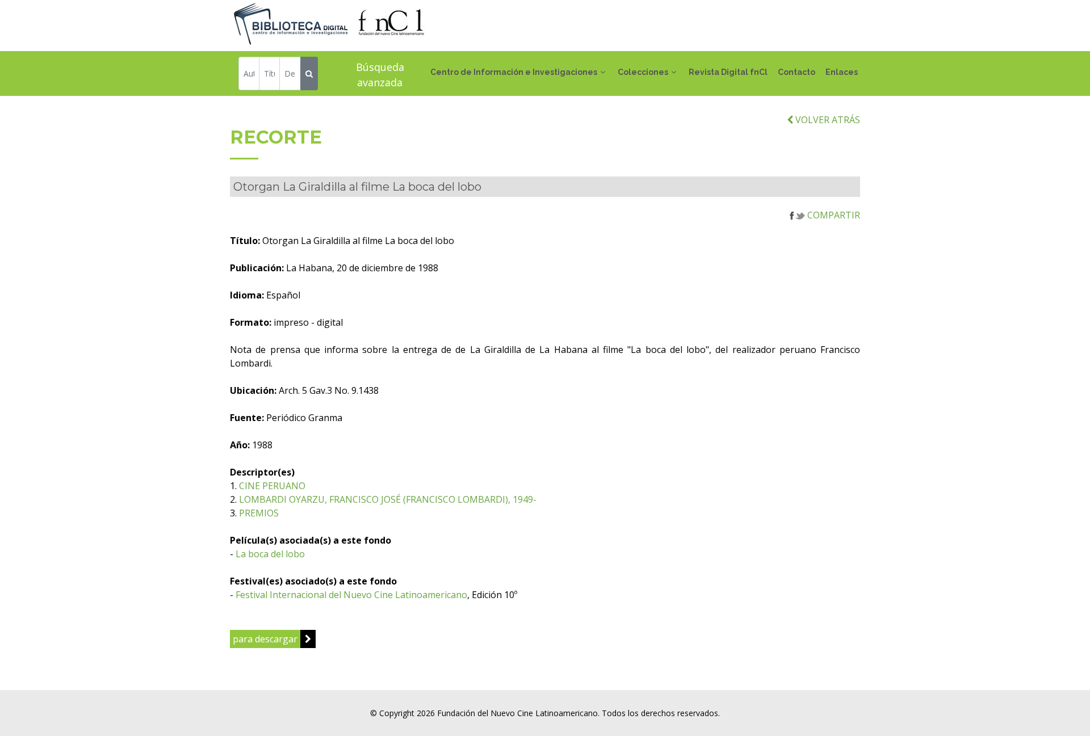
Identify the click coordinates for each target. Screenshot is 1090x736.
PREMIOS (259, 513)
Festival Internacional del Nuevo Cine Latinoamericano (351, 594)
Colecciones (643, 72)
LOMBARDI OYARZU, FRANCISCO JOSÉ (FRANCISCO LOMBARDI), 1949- (387, 499)
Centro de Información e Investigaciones (513, 72)
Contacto (796, 72)
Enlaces (841, 72)
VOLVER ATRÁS (826, 119)
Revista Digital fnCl (728, 72)
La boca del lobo (270, 554)
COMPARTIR (832, 215)
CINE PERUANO (272, 486)
